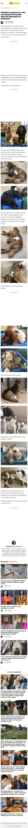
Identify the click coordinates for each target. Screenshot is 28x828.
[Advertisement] (14, 58)
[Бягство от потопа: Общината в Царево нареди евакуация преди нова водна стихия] (14, 571)
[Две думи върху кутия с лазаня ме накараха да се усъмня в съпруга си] (14, 804)
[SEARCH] (26, 3)
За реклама (13, 823)
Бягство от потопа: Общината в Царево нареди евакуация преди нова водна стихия (13, 582)
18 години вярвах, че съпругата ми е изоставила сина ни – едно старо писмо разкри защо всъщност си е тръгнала (13, 792)
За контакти (7, 823)
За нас (3, 823)
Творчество (13, 562)
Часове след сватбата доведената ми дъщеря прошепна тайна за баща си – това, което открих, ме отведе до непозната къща (13, 719)
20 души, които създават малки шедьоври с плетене (11, 607)
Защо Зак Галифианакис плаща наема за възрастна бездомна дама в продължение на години (13, 632)
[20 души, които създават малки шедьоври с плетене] (14, 597)
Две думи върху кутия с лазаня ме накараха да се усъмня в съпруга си (12, 814)
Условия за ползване (21, 823)
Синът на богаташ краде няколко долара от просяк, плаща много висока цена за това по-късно (13, 658)
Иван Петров (6, 503)
